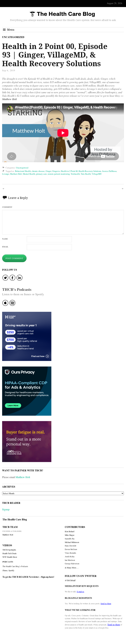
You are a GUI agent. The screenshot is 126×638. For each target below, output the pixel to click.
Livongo (5, 173)
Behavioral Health (23, 171)
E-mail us (80, 591)
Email (5, 246)
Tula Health (86, 173)
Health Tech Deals (9, 553)
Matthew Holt (16, 173)
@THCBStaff (70, 580)
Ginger (48, 171)
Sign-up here (47, 577)
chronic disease (38, 171)
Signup (6, 509)
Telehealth (75, 173)
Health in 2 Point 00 (69, 171)
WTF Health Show (9, 557)
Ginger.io (56, 171)
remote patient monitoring (59, 173)
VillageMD (96, 173)
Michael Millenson (72, 542)
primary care (41, 173)
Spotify (11, 570)
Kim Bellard (69, 531)
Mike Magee (69, 535)
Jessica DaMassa (109, 171)
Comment (7, 207)
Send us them (106, 603)
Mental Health (29, 173)
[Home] (62, 14)
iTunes (5, 570)
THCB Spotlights (9, 550)
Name (5, 238)
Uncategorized (13, 37)
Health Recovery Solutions (90, 171)
